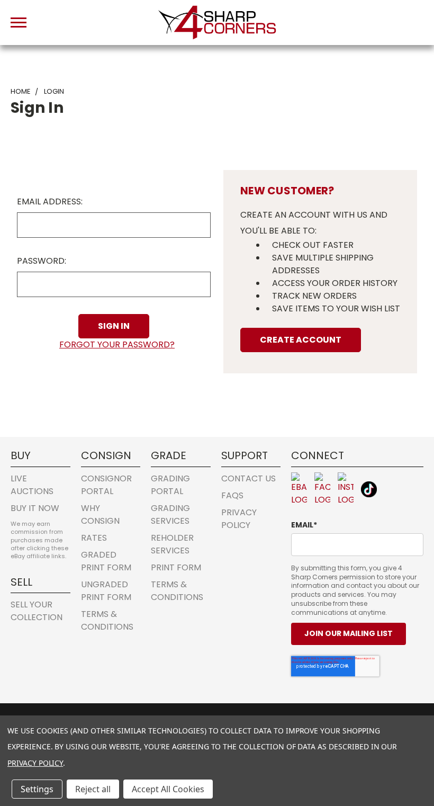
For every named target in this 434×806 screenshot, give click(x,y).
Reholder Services (172, 544)
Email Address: (50, 201)
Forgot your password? (117, 344)
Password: (41, 261)
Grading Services (170, 514)
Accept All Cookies (168, 789)
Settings (37, 789)
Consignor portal (106, 484)
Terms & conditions (107, 620)
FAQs (232, 495)
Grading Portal (170, 484)
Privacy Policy (239, 518)
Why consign (100, 514)
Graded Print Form (106, 561)
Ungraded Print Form (106, 590)
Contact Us (248, 478)
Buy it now (35, 508)
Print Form (176, 567)
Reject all (93, 789)
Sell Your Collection (36, 610)
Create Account (300, 340)
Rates (94, 538)
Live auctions (32, 484)
